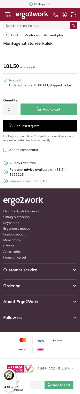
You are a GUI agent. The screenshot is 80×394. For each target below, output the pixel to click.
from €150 (28, 181)
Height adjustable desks (21, 211)
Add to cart (51, 109)
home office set (14, 257)
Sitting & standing (16, 217)
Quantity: (10, 100)
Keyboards (11, 223)
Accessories (12, 251)
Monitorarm (12, 240)
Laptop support (14, 234)
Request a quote (27, 126)
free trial (22, 163)
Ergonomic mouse (16, 228)
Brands (8, 246)
